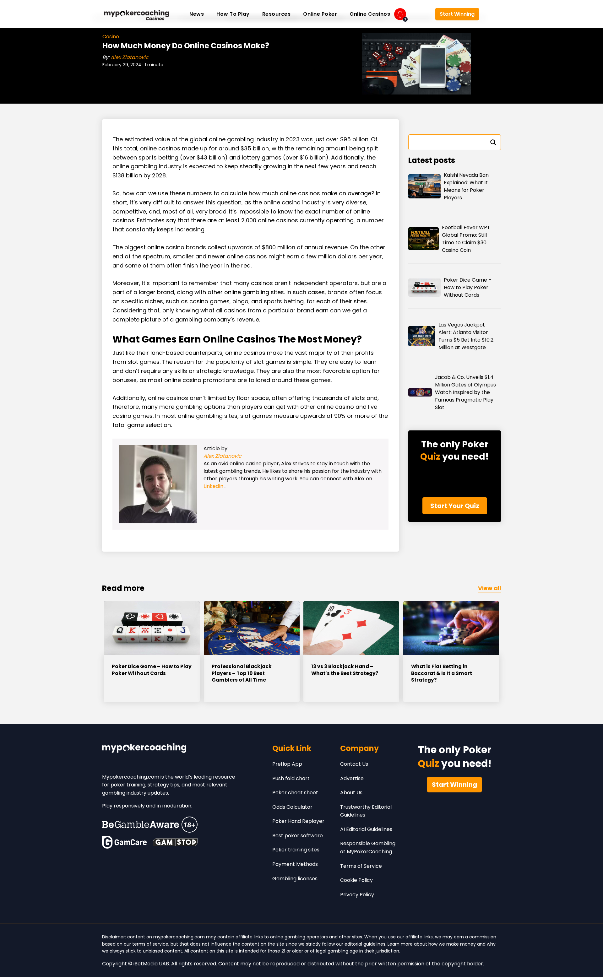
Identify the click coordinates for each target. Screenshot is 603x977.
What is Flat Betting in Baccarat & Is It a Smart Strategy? (441, 673)
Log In (420, 14)
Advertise (352, 778)
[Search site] (491, 14)
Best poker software (297, 835)
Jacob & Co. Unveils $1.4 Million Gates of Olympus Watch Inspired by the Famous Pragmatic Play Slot (465, 392)
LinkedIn (214, 486)
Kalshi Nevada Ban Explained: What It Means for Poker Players (466, 186)
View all (489, 588)
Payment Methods (295, 864)
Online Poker (320, 14)
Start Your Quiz (454, 505)
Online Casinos (370, 14)
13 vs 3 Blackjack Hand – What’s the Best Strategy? (344, 670)
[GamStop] (175, 842)
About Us (351, 792)
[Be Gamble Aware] (150, 825)
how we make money (452, 944)
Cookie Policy (356, 880)
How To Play (233, 14)
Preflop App (287, 764)
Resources (276, 14)
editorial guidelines (365, 944)
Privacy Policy (357, 894)
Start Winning (457, 14)
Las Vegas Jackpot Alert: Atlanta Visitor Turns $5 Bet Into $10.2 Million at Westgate (465, 336)
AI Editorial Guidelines (366, 829)
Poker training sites (295, 849)
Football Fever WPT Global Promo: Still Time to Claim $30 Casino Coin (466, 239)
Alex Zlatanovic (130, 57)
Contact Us (354, 764)
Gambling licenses (295, 878)
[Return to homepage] (136, 14)
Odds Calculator (292, 807)
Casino (110, 36)
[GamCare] (124, 842)
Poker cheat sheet (295, 792)
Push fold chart (291, 778)
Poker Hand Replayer (298, 821)
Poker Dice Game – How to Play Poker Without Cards (468, 287)
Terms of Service (361, 866)
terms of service (150, 944)
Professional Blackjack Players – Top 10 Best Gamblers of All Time (242, 673)
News (196, 14)
